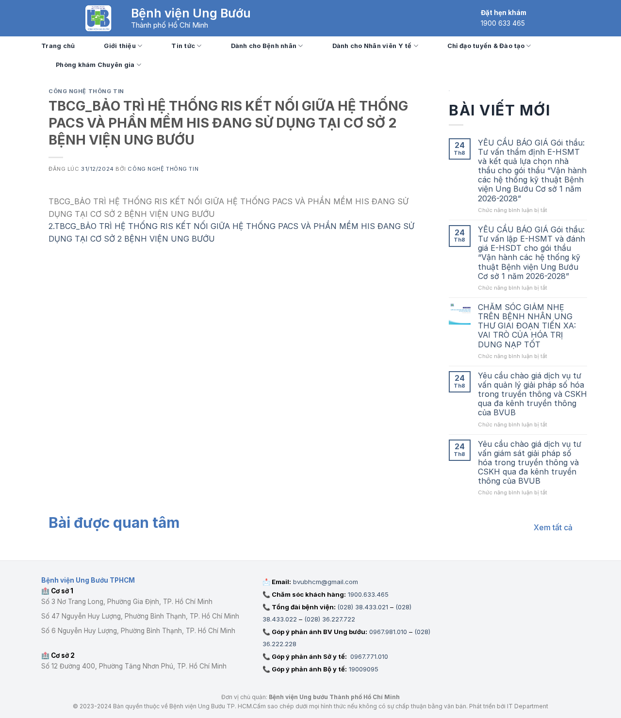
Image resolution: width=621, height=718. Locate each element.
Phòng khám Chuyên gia (95, 64)
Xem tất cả (553, 527)
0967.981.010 (388, 632)
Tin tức (183, 45)
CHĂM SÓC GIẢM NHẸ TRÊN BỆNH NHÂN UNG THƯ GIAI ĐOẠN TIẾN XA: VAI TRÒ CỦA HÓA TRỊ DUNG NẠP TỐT (527, 326)
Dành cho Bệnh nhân (264, 45)
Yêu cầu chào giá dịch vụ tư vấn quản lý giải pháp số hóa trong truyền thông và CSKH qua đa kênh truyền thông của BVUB (532, 394)
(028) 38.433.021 (362, 607)
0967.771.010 (368, 656)
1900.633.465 (368, 594)
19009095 (363, 669)
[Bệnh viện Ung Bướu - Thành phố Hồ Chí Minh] (98, 18)
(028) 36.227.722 (329, 619)
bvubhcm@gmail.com (325, 582)
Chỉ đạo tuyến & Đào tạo (485, 45)
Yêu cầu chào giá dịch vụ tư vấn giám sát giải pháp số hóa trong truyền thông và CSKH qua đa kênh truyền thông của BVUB (529, 463)
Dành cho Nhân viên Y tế (372, 45)
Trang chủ (58, 45)
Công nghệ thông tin (86, 91)
